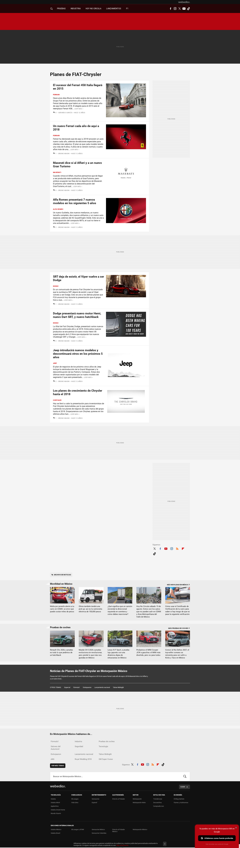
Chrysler (57, 400)
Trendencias (157, 799)
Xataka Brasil (55, 833)
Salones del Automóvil (55, 747)
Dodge (55, 286)
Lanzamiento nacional (102, 687)
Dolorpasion (87, 687)
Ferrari (56, 95)
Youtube (184, 8)
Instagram (175, 8)
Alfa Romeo (58, 209)
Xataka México (56, 829)
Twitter (179, 8)
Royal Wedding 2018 (83, 759)
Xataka (53, 799)
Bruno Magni (64, 153)
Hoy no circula (93, 8)
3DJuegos (74, 799)
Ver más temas (57, 766)
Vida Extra (74, 802)
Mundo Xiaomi (56, 813)
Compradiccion (158, 806)
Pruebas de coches (60, 627)
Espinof (94, 802)
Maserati (57, 172)
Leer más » (78, 109)
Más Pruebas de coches (178, 628)
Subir (182, 787)
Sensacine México (98, 829)
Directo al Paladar (118, 799)
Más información (122, 845)
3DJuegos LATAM (77, 829)
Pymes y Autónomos (181, 802)
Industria (76, 8)
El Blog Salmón (179, 799)
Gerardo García (65, 113)
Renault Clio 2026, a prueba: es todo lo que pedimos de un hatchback (61, 652)
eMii (52, 759)
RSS (177, 548)
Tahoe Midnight (118, 687)
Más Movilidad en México (177, 585)
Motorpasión (137, 799)
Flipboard (183, 548)
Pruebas (61, 8)
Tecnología (103, 746)
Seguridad (79, 746)
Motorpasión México (140, 829)
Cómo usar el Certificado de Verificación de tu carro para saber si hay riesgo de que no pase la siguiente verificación (177, 610)
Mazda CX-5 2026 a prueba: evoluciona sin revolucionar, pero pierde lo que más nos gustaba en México (90, 654)
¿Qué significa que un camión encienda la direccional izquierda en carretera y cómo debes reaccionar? (120, 610)
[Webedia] (184, 1)
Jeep (55, 363)
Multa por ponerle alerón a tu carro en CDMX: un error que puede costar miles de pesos (62, 609)
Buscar (185, 776)
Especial (67, 687)
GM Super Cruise (106, 759)
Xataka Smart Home (58, 810)
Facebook (170, 8)
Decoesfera (157, 802)
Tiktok (188, 8)
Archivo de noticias (62, 575)
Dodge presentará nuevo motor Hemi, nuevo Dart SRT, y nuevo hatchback (77, 315)
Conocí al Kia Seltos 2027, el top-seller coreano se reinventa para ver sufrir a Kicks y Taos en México (177, 654)
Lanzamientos (113, 8)
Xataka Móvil (55, 802)
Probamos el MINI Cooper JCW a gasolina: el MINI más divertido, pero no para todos (148, 652)
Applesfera (54, 806)
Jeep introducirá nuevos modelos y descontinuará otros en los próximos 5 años (78, 354)
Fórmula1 (76, 687)
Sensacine (95, 799)
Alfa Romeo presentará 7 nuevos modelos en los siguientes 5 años (74, 201)
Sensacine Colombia (99, 833)
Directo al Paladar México (118, 830)
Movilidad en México (61, 583)
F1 (127, 8)
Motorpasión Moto (139, 802)
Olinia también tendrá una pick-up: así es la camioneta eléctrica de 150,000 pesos (90, 609)
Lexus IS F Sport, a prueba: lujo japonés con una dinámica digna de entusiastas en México (119, 654)
